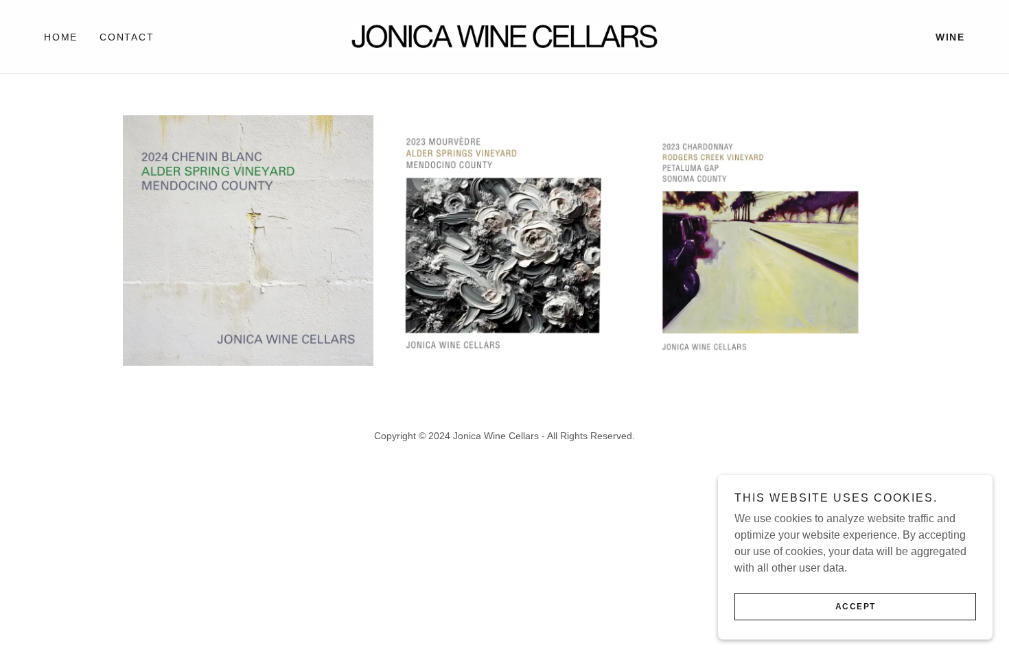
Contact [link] (127, 37)
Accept (855, 606)
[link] (504, 36)
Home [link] (61, 37)
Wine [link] (950, 37)
